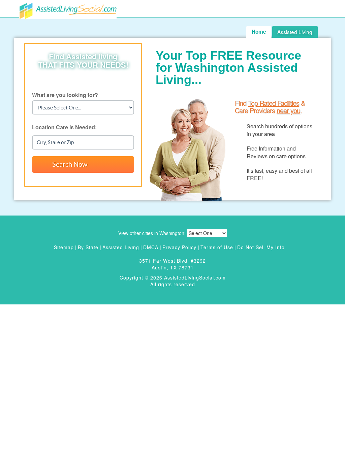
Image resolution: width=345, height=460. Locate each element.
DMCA (150, 247)
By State (88, 247)
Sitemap (64, 247)
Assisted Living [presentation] (294, 31)
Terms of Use (216, 247)
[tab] (295, 32)
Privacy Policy (179, 247)
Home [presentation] (259, 31)
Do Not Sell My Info (261, 247)
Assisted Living (120, 247)
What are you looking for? (65, 95)
